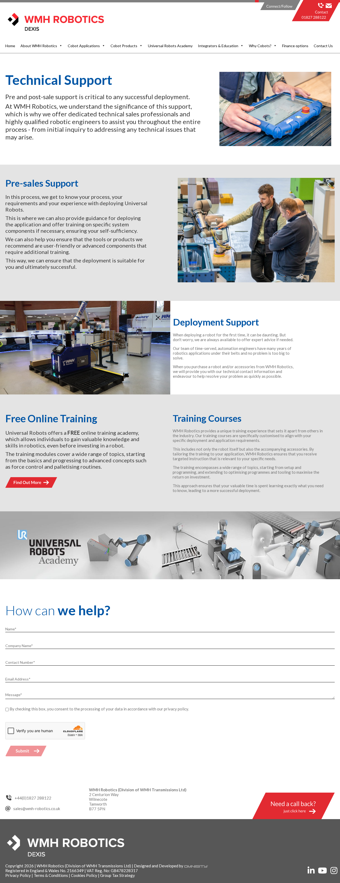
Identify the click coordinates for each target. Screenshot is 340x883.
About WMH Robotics (38, 45)
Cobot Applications (84, 45)
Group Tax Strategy (117, 875)
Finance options (295, 45)
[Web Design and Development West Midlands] (196, 865)
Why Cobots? (260, 45)
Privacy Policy (18, 875)
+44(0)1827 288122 (33, 798)
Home (10, 45)
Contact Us (323, 45)
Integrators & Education (218, 45)
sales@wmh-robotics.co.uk (36, 808)
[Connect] (278, 10)
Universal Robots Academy (170, 45)
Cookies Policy (84, 875)
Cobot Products (123, 45)
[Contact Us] (318, 10)
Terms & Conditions (51, 875)
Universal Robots (26, 432)
